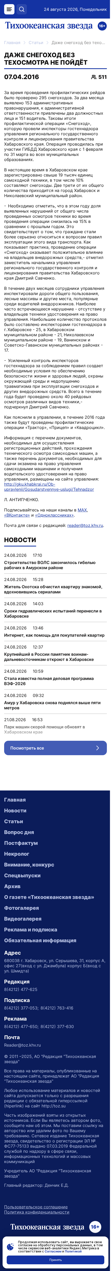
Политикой (73, 1251)
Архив (12, 886)
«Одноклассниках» (54, 515)
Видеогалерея (23, 919)
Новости (15, 810)
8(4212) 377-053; (21, 1008)
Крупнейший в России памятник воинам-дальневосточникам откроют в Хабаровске (49, 657)
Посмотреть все (58, 749)
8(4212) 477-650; (21, 1026)
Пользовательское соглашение (36, 1206)
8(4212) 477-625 (20, 989)
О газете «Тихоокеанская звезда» (49, 897)
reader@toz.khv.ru (85, 525)
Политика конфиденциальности (36, 1212)
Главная (12, 42)
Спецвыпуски (22, 875)
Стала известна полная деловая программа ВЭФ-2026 (49, 681)
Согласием (53, 1251)
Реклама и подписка (30, 930)
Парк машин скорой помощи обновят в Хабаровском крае (44, 729)
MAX (82, 509)
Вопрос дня (19, 832)
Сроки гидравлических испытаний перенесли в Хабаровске (53, 613)
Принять (55, 1260)
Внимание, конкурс (29, 865)
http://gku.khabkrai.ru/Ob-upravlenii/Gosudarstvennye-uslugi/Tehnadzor (49, 487)
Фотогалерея (21, 908)
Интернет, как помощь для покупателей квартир (54, 635)
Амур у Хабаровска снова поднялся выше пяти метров (52, 705)
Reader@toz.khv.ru (22, 1045)
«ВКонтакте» (17, 515)
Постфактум (21, 843)
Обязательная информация (40, 940)
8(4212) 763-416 (57, 1008)
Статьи (36, 42)
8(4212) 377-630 (57, 1026)
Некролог (16, 854)
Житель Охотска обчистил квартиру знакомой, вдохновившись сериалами (53, 589)
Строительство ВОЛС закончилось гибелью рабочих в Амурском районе (50, 565)
